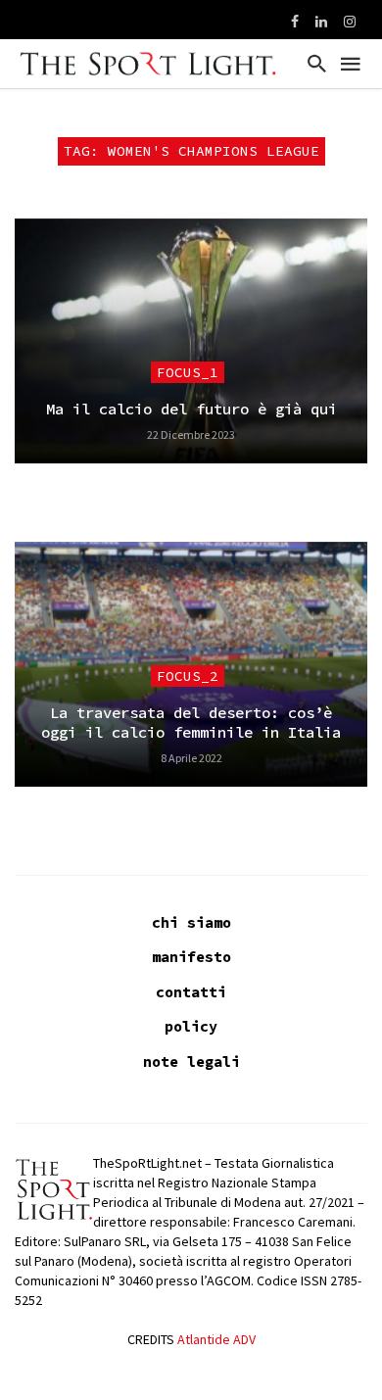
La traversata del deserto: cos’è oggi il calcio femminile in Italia (191, 722)
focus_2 (187, 676)
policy (191, 1026)
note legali (191, 1061)
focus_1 (187, 372)
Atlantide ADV (216, 1339)
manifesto (191, 956)
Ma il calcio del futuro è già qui (191, 409)
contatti (191, 992)
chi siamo (191, 922)
